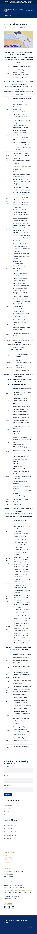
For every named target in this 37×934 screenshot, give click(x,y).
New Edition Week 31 (10, 838)
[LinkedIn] (32, 927)
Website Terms (9, 857)
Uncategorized (8, 815)
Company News (8, 805)
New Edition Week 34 (10, 829)
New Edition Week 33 (10, 832)
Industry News (8, 808)
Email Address (8, 766)
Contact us (8, 862)
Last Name (7, 785)
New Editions (28, 27)
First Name (7, 776)
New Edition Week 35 (10, 825)
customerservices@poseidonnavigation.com (19, 890)
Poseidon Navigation (10, 27)
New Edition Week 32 (10, 835)
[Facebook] (30, 927)
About (6, 855)
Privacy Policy (9, 860)
